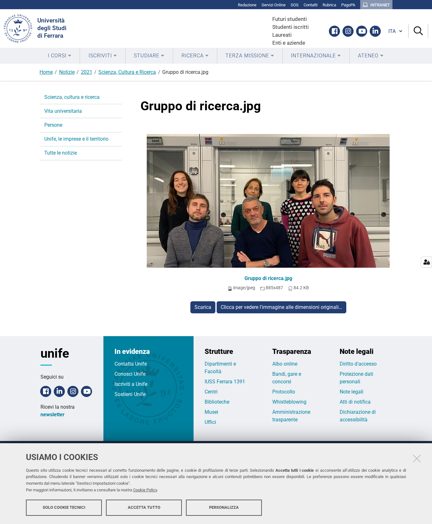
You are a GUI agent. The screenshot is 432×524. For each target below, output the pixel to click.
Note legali (351, 392)
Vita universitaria (63, 111)
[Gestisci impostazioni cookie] (426, 262)
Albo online (284, 364)
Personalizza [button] (224, 507)
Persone (53, 125)
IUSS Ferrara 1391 (225, 382)
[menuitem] (60, 56)
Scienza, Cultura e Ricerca (127, 72)
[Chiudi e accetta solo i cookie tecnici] (417, 458)
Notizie (67, 72)
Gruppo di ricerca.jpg (268, 278)
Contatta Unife (130, 364)
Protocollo (283, 392)
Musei (211, 412)
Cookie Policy (145, 490)
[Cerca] (418, 31)
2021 (86, 72)
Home (46, 72)
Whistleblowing (289, 402)
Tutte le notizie (60, 153)
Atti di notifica (355, 402)
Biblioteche (217, 402)
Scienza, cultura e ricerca (72, 97)
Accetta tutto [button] (144, 507)
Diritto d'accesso (358, 364)
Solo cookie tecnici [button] (64, 507)
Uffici (210, 422)
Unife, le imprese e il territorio (76, 139)
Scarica (202, 307)
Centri (211, 392)
